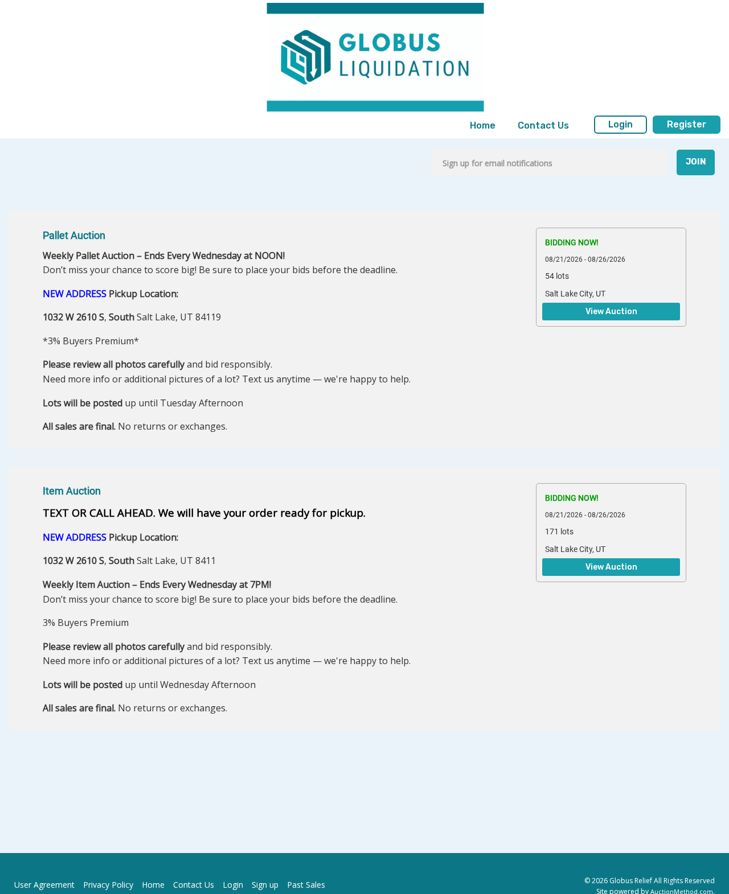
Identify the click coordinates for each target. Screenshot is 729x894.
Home (482, 125)
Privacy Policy (108, 884)
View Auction (611, 312)
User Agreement (44, 884)
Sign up (265, 884)
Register (686, 124)
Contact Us (543, 125)
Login (620, 124)
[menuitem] (482, 125)
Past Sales (306, 884)
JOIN (696, 162)
